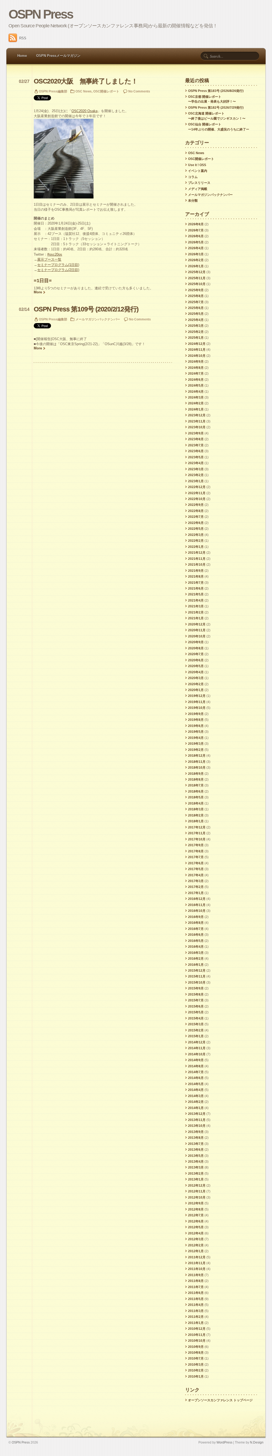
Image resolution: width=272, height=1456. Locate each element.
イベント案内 (197, 171)
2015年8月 (196, 994)
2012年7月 (196, 1215)
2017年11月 (197, 833)
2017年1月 (196, 893)
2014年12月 (197, 1042)
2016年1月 (196, 965)
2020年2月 (196, 684)
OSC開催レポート (106, 91)
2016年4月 (196, 947)
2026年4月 (196, 248)
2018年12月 (197, 755)
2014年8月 (196, 1066)
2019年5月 (196, 732)
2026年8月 (196, 224)
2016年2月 (196, 958)
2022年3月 (196, 535)
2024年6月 (196, 380)
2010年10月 (197, 1341)
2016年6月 (196, 935)
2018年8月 (196, 779)
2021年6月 (196, 588)
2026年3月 (196, 254)
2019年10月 (197, 708)
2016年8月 (196, 923)
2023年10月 (197, 427)
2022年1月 (196, 547)
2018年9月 (196, 774)
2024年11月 (197, 350)
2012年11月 (197, 1191)
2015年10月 (197, 982)
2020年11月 (197, 630)
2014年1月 (196, 1108)
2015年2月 (196, 1030)
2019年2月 (196, 750)
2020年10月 (197, 636)
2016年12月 (197, 899)
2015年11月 (197, 976)
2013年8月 (196, 1138)
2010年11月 (197, 1335)
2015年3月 (196, 1024)
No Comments (139, 91)
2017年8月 (196, 851)
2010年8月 (196, 1353)
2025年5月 (196, 314)
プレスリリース (199, 183)
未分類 (193, 200)
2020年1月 (196, 690)
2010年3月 (196, 1364)
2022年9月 (196, 505)
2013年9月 (196, 1132)
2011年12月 (197, 1257)
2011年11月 (197, 1263)
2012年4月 (196, 1233)
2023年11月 (197, 421)
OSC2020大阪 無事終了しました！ (86, 81)
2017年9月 (196, 845)
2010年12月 (197, 1329)
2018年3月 (196, 809)
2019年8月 (196, 720)
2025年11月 (197, 278)
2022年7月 (196, 517)
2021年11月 (197, 559)
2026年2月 (196, 260)
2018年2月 (196, 815)
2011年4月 (196, 1305)
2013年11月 (197, 1120)
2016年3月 (196, 953)
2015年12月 (197, 970)
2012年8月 (196, 1209)
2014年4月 (196, 1090)
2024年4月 (196, 391)
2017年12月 (197, 827)
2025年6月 (196, 308)
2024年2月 (196, 403)
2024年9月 (196, 361)
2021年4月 (196, 600)
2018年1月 (196, 821)
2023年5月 (196, 457)
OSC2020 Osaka (84, 111)
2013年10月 (197, 1126)
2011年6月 (196, 1293)
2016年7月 (196, 929)
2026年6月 (196, 236)
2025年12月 (197, 272)
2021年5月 (196, 594)
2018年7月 (196, 785)
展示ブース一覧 (49, 259)
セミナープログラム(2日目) (58, 270)
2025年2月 (196, 332)
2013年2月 (196, 1173)
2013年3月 (196, 1167)
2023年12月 (197, 415)
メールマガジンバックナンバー (97, 319)
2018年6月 (196, 791)
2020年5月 (196, 666)
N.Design (257, 1442)
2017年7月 (196, 857)
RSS (22, 38)
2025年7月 (196, 302)
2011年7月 (196, 1287)
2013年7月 (196, 1144)
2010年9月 (196, 1347)
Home (22, 56)
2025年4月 (196, 320)
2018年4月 (196, 803)
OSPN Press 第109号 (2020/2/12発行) (86, 309)
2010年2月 (196, 1370)
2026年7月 (196, 230)
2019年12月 (197, 696)
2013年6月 (196, 1150)
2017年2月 (196, 887)
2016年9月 (196, 917)
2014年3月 (196, 1096)
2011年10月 (197, 1269)
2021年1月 (196, 618)
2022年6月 (196, 523)
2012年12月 (197, 1185)
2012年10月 (197, 1197)
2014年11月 (197, 1048)
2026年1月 (196, 266)
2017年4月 (196, 875)
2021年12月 (197, 553)
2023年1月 (196, 481)
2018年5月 (196, 797)
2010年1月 (196, 1376)
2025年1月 (196, 338)
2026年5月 (196, 242)
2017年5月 (196, 869)
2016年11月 (197, 905)
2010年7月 (196, 1358)
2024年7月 (196, 373)
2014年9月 (196, 1060)
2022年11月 (197, 493)
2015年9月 (196, 988)
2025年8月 (196, 296)
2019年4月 (196, 738)
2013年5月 (196, 1156)
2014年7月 (196, 1072)
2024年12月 (197, 344)
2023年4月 (196, 463)
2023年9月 (196, 433)
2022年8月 (196, 511)
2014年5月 (196, 1084)
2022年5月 (196, 529)
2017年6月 (196, 863)
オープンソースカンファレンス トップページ (220, 1400)
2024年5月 (196, 385)
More (38, 292)
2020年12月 (197, 624)
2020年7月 (196, 654)
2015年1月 (196, 1036)
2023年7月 (196, 445)
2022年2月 (196, 541)
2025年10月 (197, 284)
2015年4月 (196, 1018)
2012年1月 (196, 1251)
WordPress (224, 1442)
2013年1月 (196, 1179)
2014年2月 (196, 1102)
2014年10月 (197, 1054)
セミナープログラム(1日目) (58, 265)
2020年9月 (196, 642)
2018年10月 (197, 767)
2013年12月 (197, 1114)
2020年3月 (196, 678)
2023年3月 (196, 469)
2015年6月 (196, 1006)
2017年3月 (196, 881)
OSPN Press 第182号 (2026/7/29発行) (216, 107)
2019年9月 (196, 714)
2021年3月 (196, 606)
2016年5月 (196, 941)
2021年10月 (197, 564)
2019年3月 (196, 744)
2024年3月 (196, 397)
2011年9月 (196, 1275)
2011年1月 (196, 1323)
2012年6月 (196, 1221)
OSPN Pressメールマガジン (58, 56)
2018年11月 (197, 762)
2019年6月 (196, 726)
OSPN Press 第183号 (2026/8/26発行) (216, 91)
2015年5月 (196, 1012)
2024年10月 (197, 356)
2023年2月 (196, 475)
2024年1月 (196, 409)
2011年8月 (196, 1281)
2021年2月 (196, 612)
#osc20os (54, 254)
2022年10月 (197, 499)
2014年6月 (196, 1078)
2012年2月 (196, 1245)
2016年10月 (197, 911)
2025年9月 (196, 290)
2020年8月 (196, 648)
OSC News (83, 91)
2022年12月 (197, 487)
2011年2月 (196, 1317)
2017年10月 (197, 839)
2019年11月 (197, 702)
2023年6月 (196, 451)
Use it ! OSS (197, 165)
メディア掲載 (197, 189)
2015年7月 (196, 1000)
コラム (193, 177)
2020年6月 (196, 660)
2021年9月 (196, 571)
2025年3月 (196, 326)
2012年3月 (196, 1239)
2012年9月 (196, 1203)
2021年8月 (196, 576)
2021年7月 (196, 583)
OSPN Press (40, 14)
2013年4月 (196, 1161)
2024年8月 (196, 368)
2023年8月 (196, 439)
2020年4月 (196, 672)
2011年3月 (196, 1311)
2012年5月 (196, 1227)
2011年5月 (196, 1299)
